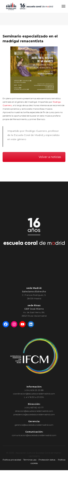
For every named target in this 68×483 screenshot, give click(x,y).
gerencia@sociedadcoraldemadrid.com (34, 425)
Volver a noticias (50, 157)
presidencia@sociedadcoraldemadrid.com (34, 414)
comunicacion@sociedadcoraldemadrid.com (34, 435)
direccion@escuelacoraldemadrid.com (34, 411)
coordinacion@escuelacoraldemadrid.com (34, 393)
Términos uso (29, 459)
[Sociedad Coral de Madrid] (29, 6)
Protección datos (47, 459)
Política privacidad (12, 459)
